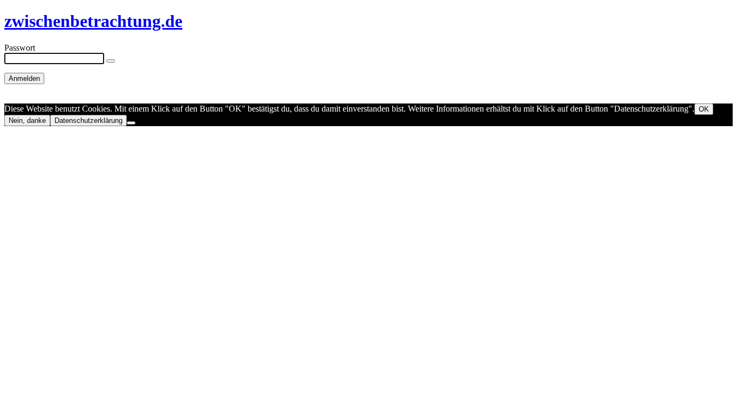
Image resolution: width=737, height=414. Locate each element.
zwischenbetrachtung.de (93, 21)
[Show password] (110, 61)
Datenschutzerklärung (88, 120)
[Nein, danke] (131, 123)
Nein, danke (27, 120)
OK (704, 109)
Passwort (19, 47)
